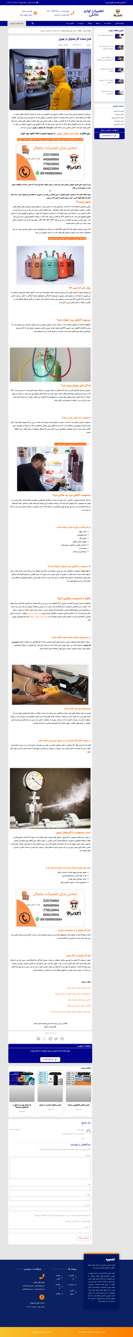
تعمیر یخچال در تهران (35, 613)
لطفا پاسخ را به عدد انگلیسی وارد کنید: (78, 1221)
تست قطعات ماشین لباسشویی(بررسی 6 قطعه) (105, 58)
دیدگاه (88, 1155)
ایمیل (88, 1195)
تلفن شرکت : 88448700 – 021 (58, 11)
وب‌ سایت (87, 1205)
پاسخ (83, 1139)
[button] (32, 23)
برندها (98, 23)
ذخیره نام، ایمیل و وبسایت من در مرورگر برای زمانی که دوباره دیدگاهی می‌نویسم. (61, 1215)
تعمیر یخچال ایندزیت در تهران (50, 1105)
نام (89, 1184)
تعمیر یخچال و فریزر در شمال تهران (79, 988)
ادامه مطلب (78, 1109)
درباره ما (81, 23)
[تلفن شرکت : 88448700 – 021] (72, 13)
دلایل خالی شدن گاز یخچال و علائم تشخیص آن (70, 444)
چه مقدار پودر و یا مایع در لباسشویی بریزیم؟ (22, 1106)
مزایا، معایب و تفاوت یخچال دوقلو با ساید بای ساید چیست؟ (70, 1011)
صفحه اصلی (119, 23)
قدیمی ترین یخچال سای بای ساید (79, 999)
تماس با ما (70, 23)
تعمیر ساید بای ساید (79, 238)
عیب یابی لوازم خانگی (68, 31)
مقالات (79, 31)
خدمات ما (107, 23)
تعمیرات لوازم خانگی (94, 13)
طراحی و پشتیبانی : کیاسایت (41, 1332)
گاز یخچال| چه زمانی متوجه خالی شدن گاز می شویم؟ (73, 994)
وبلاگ (90, 23)
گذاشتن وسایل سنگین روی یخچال (79, 1005)
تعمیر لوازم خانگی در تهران (38, 616)
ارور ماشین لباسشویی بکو (105, 35)
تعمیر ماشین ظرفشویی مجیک (78, 1105)
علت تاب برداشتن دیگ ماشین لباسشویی (106, 47)
